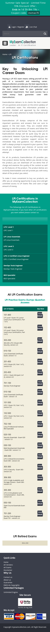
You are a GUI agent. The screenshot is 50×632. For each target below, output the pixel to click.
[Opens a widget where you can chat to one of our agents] (33, 618)
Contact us (8, 577)
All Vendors (8, 565)
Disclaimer (8, 570)
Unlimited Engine (11, 592)
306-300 (7, 477)
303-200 (7, 340)
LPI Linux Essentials (12, 236)
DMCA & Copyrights (12, 585)
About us (7, 580)
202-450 (7, 372)
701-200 (7, 513)
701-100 (7, 383)
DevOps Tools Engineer (13, 265)
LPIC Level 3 (9, 246)
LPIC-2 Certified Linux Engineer (17, 256)
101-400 (7, 314)
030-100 (7, 445)
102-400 (7, 327)
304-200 (25, 543)
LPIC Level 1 (9, 227)
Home (4, 54)
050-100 (7, 502)
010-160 (7, 391)
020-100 (7, 434)
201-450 (7, 361)
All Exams (7, 567)
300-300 (7, 456)
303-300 (7, 466)
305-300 (7, 490)
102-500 (7, 413)
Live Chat (33, 27)
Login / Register (18, 27)
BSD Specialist (9, 275)
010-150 (7, 350)
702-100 (7, 423)
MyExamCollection (23, 43)
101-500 (7, 402)
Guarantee (8, 582)
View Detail (39, 315)
